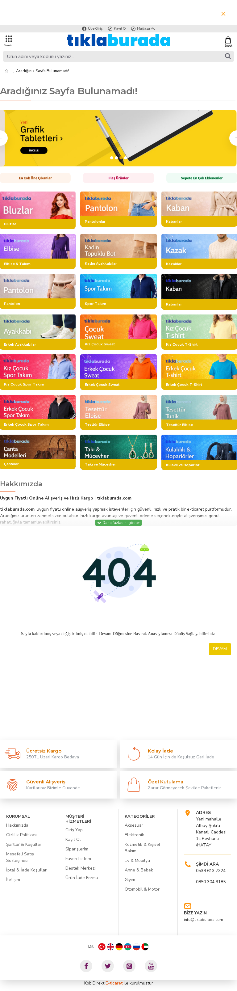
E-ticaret (114, 983)
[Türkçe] (102, 947)
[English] (110, 947)
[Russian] (136, 947)
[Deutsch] (119, 947)
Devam (220, 649)
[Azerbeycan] (127, 947)
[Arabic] (145, 947)
